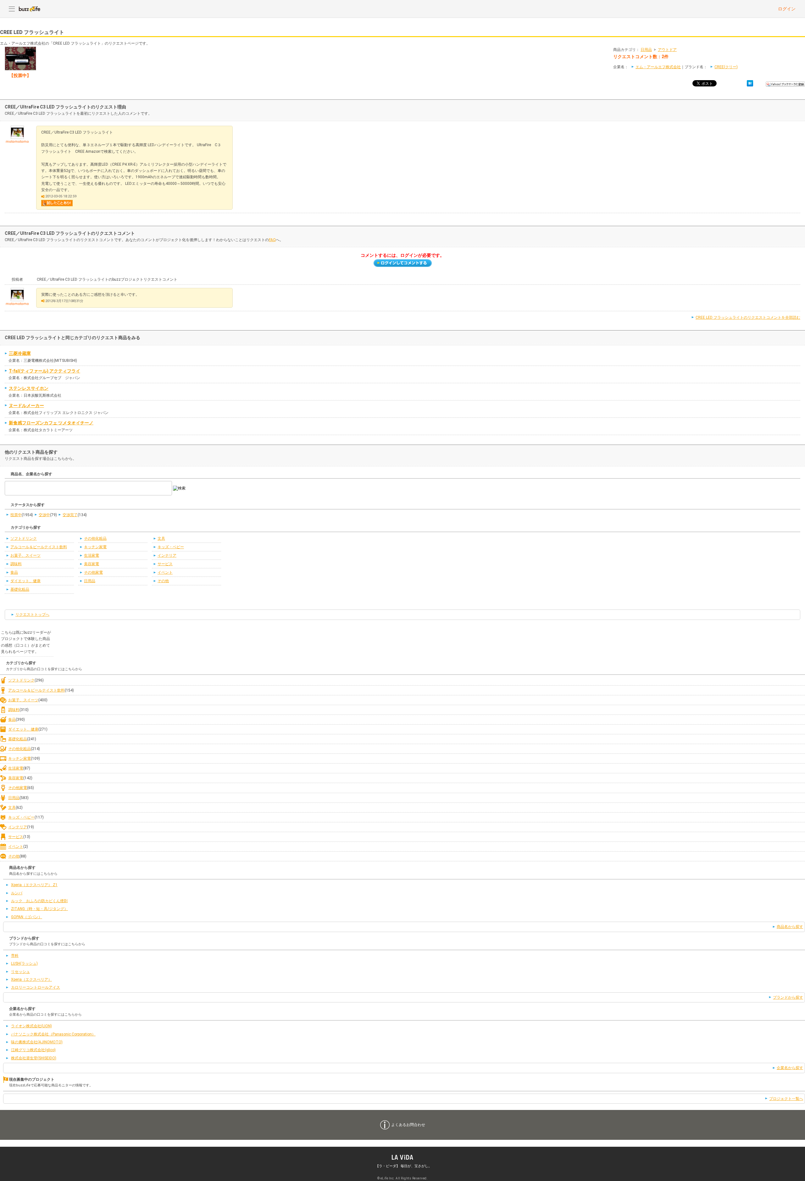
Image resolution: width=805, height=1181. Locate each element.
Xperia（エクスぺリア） (31, 979)
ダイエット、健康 (25, 581)
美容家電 (91, 564)
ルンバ (16, 893)
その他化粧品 (95, 538)
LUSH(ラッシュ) (24, 963)
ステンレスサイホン (28, 388)
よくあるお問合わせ (408, 1125)
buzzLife (29, 9)
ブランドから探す (788, 997)
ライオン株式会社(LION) (31, 1026)
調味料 (16, 564)
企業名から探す (790, 1068)
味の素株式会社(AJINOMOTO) (37, 1042)
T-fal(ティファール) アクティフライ (44, 370)
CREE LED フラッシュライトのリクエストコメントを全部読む (748, 317)
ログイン (787, 8)
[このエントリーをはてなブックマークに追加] (750, 83)
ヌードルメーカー (26, 405)
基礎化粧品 (19, 589)
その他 (163, 581)
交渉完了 (70, 515)
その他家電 (93, 572)
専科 (15, 955)
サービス (165, 564)
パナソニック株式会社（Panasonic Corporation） (53, 1034)
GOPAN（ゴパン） (26, 917)
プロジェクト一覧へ (786, 1098)
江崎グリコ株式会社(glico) (33, 1050)
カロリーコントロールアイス (35, 987)
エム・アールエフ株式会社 (658, 67)
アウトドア (667, 49)
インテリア (167, 555)
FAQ (272, 240)
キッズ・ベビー (171, 547)
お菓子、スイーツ (25, 555)
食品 (14, 572)
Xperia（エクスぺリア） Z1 (34, 885)
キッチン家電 (95, 547)
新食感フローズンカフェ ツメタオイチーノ (51, 422)
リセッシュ (20, 971)
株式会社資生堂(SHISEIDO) (33, 1058)
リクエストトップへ (32, 614)
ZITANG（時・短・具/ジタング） (39, 909)
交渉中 (44, 515)
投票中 (16, 515)
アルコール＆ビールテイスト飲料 (38, 547)
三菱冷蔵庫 (20, 353)
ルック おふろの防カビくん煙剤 (39, 901)
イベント (165, 572)
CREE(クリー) (726, 67)
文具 (161, 538)
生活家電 (91, 555)
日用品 (646, 49)
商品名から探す (790, 926)
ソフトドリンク (23, 538)
